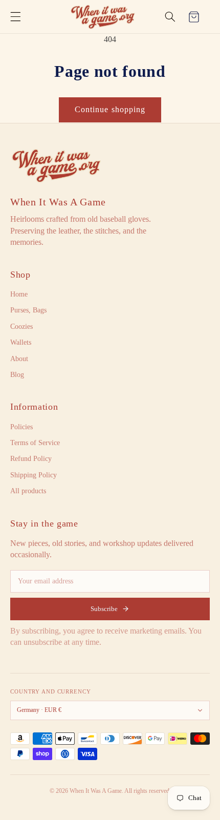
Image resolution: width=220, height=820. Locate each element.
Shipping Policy (33, 475)
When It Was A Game (58, 201)
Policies (21, 427)
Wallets (20, 342)
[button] (15, 17)
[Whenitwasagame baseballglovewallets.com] (56, 165)
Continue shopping (110, 109)
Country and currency (50, 691)
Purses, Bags (28, 310)
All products (28, 491)
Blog (17, 375)
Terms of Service (35, 443)
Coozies (21, 326)
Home (19, 294)
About (19, 359)
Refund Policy (31, 458)
